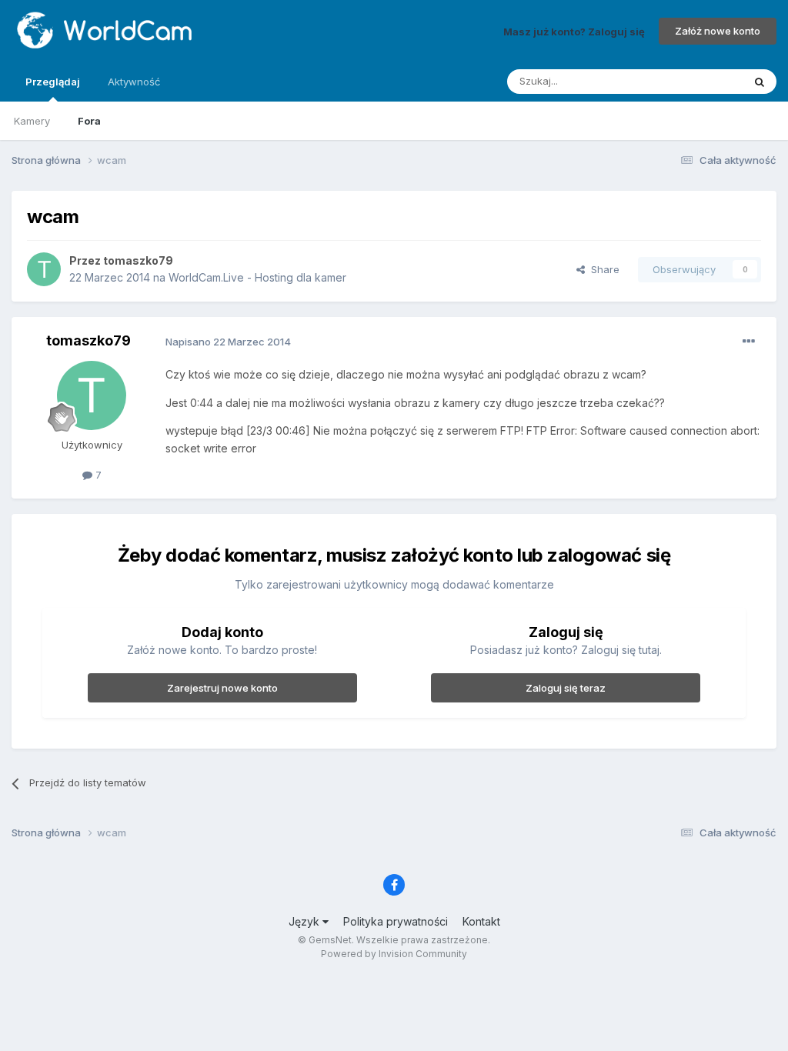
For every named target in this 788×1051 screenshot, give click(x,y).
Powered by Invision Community (394, 953)
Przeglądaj (52, 81)
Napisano (228, 341)
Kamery (32, 121)
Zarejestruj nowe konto (222, 688)
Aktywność (134, 81)
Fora (89, 121)
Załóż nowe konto (717, 31)
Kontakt (481, 921)
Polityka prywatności (395, 921)
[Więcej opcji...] (748, 341)
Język (305, 921)
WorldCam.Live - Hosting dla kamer (257, 277)
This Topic (697, 81)
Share (602, 269)
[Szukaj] (759, 81)
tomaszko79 (138, 260)
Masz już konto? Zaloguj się (574, 31)
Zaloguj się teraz (566, 688)
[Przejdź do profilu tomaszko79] (44, 269)
